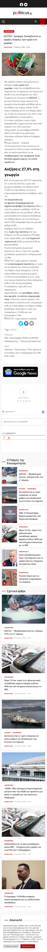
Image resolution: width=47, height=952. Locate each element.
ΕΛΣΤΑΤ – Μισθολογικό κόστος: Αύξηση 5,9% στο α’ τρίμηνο (9, 475)
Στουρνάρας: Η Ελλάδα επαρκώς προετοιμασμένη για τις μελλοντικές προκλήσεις (23, 874)
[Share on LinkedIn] (26, 323)
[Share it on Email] (31, 323)
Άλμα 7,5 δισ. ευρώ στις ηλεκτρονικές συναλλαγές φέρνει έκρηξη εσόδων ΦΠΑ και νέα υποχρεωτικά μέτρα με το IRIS (9, 533)
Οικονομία (9, 31)
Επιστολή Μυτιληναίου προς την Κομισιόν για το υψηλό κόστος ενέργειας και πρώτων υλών (9, 557)
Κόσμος (22, 488)
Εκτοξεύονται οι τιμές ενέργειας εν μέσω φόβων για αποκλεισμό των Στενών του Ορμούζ (9, 494)
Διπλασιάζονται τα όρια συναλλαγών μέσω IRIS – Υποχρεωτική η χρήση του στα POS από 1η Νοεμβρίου (23, 822)
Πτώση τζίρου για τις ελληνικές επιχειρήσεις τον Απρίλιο (9, 577)
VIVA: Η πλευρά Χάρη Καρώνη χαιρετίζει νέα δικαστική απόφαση (9, 514)
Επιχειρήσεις (24, 509)
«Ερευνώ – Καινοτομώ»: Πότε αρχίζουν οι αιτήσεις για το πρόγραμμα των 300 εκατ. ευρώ (23, 351)
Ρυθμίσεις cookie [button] (11, 946)
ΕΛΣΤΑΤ (13, 330)
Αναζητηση (42, 21)
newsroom (8, 47)
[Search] (36, 21)
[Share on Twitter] (21, 323)
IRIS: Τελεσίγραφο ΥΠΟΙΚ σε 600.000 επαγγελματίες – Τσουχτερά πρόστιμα (22, 338)
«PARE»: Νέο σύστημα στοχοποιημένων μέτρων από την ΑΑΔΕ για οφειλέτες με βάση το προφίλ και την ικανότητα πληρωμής (23, 766)
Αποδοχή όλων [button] (27, 946)
